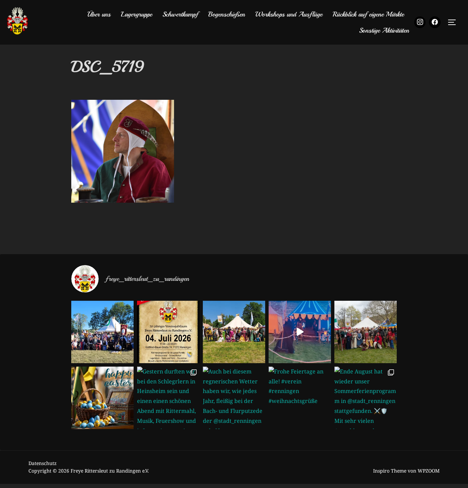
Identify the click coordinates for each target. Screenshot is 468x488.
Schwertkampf (180, 14)
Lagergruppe (136, 14)
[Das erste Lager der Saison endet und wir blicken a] (365, 332)
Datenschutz (42, 463)
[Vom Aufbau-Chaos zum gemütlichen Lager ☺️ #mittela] (300, 332)
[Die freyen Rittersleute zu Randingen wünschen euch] (102, 398)
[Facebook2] (434, 22)
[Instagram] (420, 22)
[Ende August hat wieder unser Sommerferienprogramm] (365, 398)
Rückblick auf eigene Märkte (368, 14)
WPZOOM (429, 470)
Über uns (99, 14)
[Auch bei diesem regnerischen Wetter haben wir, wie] (234, 398)
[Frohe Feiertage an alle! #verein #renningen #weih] (300, 398)
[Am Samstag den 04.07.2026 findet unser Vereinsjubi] (168, 332)
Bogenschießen (226, 14)
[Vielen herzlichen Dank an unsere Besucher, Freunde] (102, 332)
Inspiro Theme (389, 470)
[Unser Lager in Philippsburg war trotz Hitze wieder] (234, 332)
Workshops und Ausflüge (288, 14)
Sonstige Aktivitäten (384, 30)
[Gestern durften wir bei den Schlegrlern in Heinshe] (168, 398)
